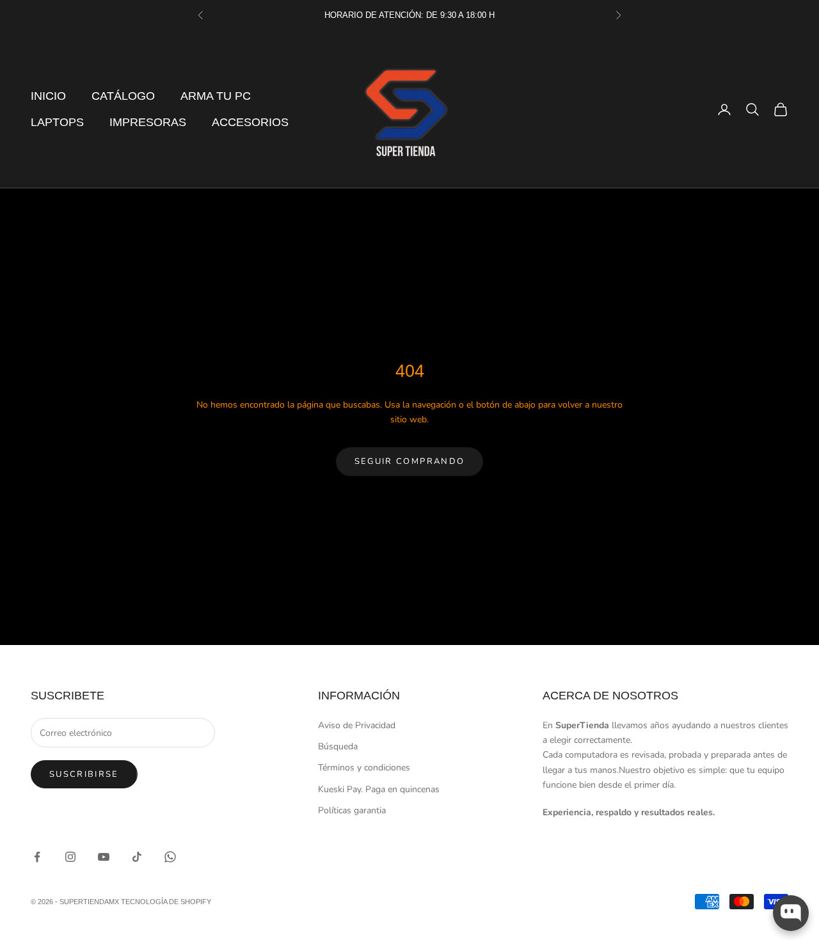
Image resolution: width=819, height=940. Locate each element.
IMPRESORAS (147, 122)
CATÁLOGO (123, 96)
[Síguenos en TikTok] (137, 856)
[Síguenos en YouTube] (103, 856)
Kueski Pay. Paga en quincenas (379, 789)
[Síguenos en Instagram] (70, 856)
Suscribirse (84, 774)
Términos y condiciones (364, 767)
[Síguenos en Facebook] (37, 856)
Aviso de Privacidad (356, 725)
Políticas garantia (352, 810)
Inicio (48, 96)
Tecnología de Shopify (166, 901)
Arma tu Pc (215, 96)
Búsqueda (338, 746)
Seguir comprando (409, 461)
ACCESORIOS (250, 122)
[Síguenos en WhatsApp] (170, 856)
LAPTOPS (57, 122)
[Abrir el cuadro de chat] (791, 913)
